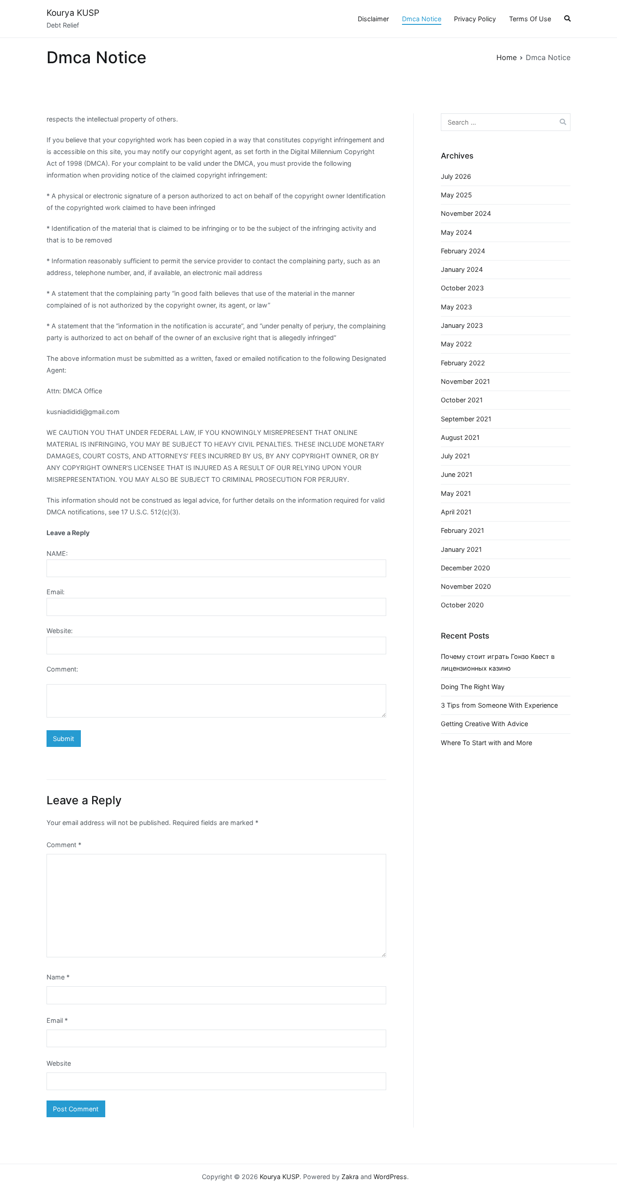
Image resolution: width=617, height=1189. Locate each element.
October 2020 (462, 605)
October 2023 (462, 288)
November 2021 (465, 381)
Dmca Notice (421, 19)
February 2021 (462, 530)
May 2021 (456, 493)
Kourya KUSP (73, 13)
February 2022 (463, 363)
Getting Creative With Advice (484, 723)
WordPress (390, 1176)
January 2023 (462, 325)
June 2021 (456, 474)
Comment (64, 845)
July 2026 (456, 176)
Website (59, 1063)
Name (58, 977)
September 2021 (466, 419)
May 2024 (456, 232)
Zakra (350, 1176)
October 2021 (462, 400)
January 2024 (462, 269)
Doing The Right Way (473, 686)
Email (57, 1020)
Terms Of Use (530, 19)
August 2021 (460, 437)
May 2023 (456, 307)
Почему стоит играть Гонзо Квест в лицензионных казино (498, 662)
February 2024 (463, 251)
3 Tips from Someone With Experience (499, 705)
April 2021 (456, 512)
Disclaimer (373, 19)
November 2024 (466, 213)
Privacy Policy (475, 19)
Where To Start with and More (486, 742)
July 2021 (455, 456)
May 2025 (456, 195)
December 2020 (465, 568)
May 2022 (456, 344)
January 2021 (461, 549)
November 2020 (466, 586)
